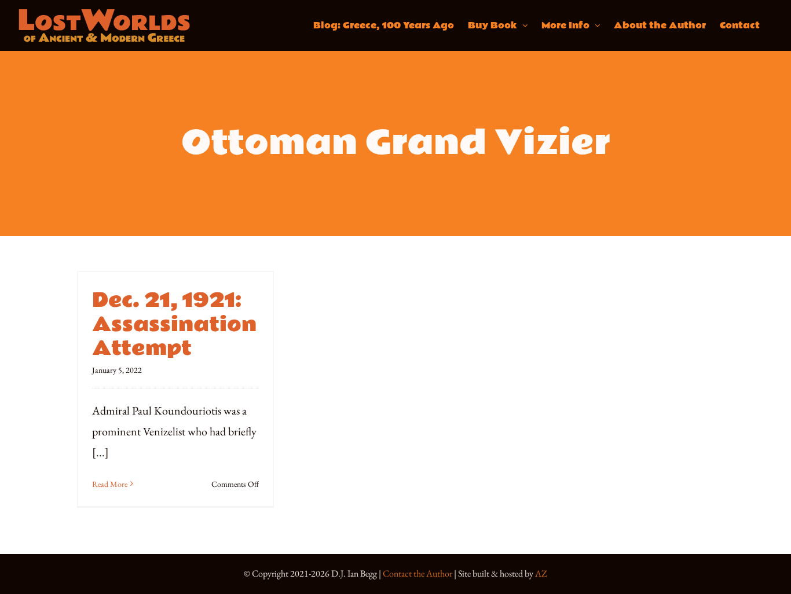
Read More (109, 484)
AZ (541, 573)
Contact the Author (417, 573)
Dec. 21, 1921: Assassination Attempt (174, 324)
